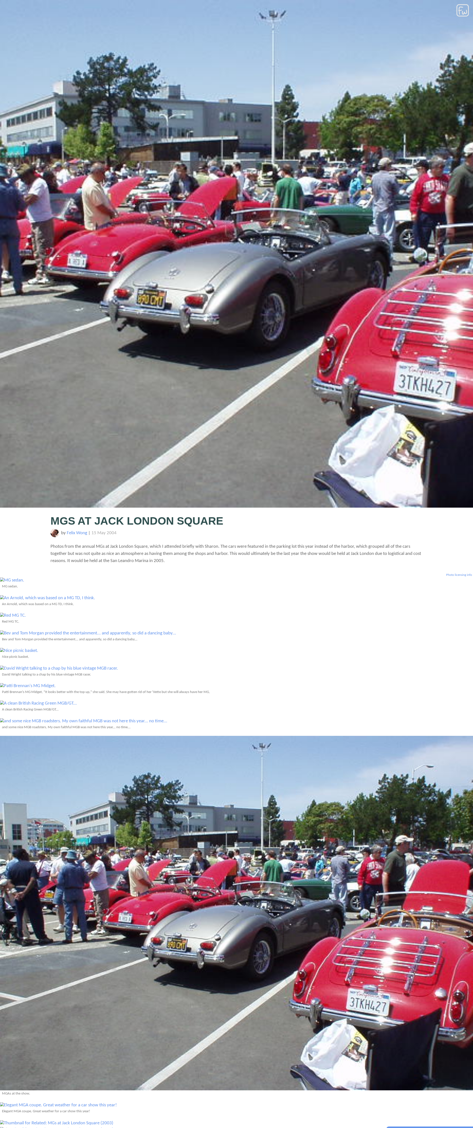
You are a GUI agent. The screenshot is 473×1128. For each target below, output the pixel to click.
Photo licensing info (459, 575)
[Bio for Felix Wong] (55, 536)
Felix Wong (77, 533)
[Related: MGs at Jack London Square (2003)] (56, 1123)
